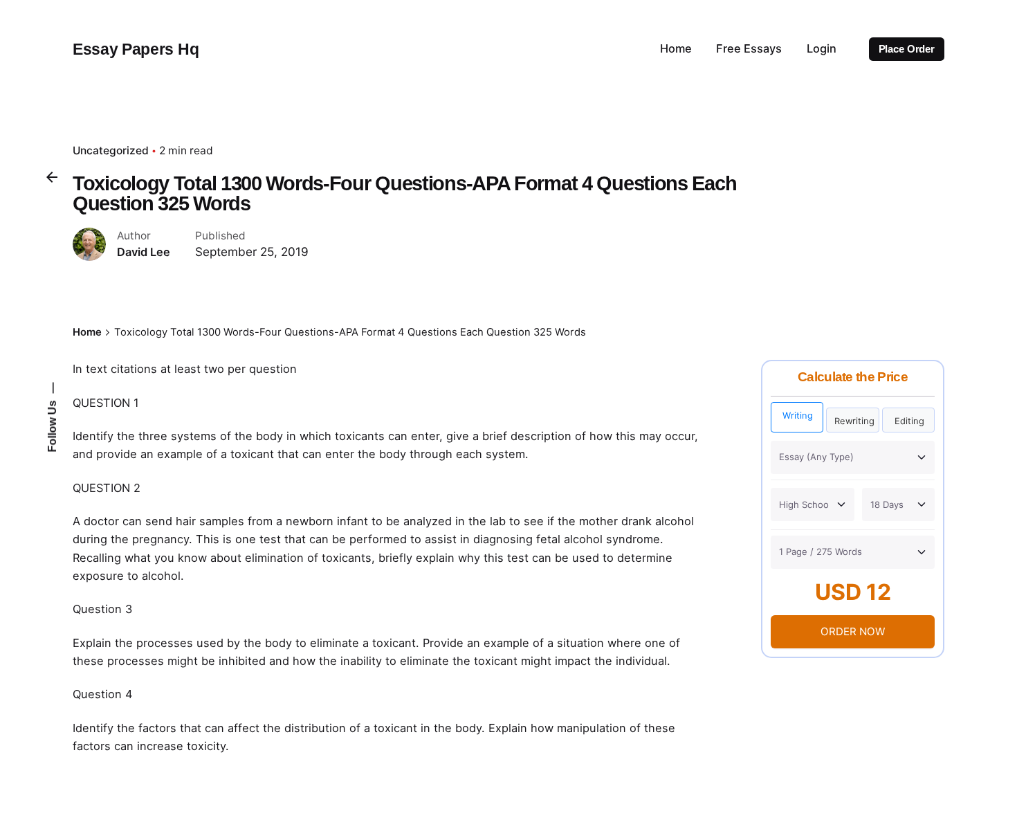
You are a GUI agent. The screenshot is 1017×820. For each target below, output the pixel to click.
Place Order (907, 49)
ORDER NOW (853, 631)
